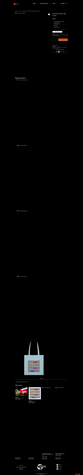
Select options (18, 458)
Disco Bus (17, 397)
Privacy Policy (21, 469)
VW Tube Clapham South (46, 453)
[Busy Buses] (35, 393)
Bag (55, 47)
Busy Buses (30, 400)
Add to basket (63, 39)
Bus (62, 47)
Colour (53, 33)
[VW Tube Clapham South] (48, 419)
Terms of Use (21, 468)
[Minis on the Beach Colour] (62, 419)
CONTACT (63, 3)
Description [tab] (41, 378)
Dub (53, 48)
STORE (54, 3)
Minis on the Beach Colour (60, 453)
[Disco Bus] (21, 391)
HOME (34, 3)
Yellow (58, 48)
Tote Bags (58, 46)
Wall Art (22, 398)
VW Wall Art (31, 401)
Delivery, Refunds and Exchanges (21, 467)
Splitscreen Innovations (44, 473)
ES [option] (80, 474)
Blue (57, 47)
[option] (79, 474)
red (56, 48)
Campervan (65, 47)
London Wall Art (18, 398)
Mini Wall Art (57, 454)
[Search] (67, 3)
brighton (59, 47)
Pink (54, 48)
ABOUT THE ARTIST (44, 3)
